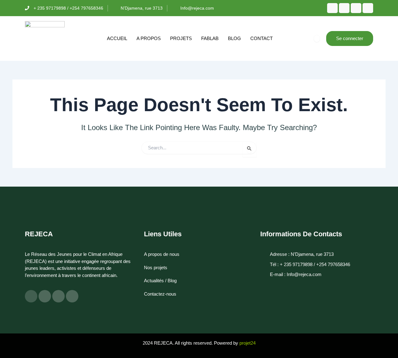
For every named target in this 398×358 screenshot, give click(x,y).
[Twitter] (344, 8)
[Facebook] (332, 8)
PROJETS (181, 38)
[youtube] (368, 8)
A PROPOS (149, 38)
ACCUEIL (117, 38)
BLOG (234, 38)
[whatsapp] (356, 8)
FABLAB (210, 38)
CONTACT (261, 38)
